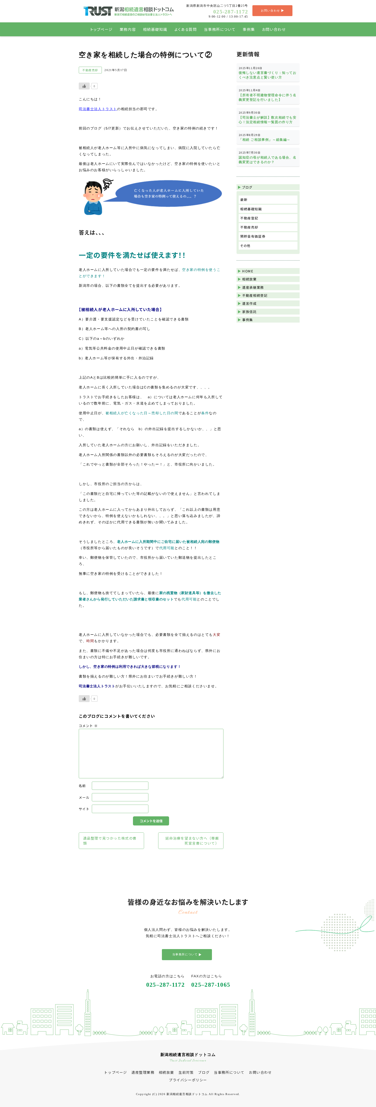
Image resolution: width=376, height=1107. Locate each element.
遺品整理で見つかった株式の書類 (110, 840)
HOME (247, 270)
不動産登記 (249, 218)
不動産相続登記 (254, 295)
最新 (243, 199)
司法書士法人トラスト (98, 109)
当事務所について (220, 29)
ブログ (204, 1072)
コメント (88, 725)
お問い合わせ (274, 29)
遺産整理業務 (142, 1072)
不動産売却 (249, 227)
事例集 (249, 29)
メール (84, 797)
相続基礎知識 (155, 29)
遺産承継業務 (253, 287)
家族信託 (249, 311)
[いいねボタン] (84, 86)
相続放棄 (249, 279)
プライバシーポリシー (188, 1079)
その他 (245, 245)
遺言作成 (249, 303)
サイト (84, 808)
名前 (82, 785)
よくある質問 (186, 29)
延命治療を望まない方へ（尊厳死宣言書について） (192, 840)
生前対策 (186, 1072)
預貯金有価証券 (252, 236)
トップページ (101, 29)
